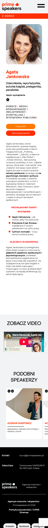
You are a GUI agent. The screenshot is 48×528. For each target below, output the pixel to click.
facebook (24, 526)
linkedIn (10, 526)
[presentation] (45, 344)
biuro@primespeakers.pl (32, 456)
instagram (38, 526)
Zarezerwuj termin (21, 133)
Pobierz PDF (20, 126)
